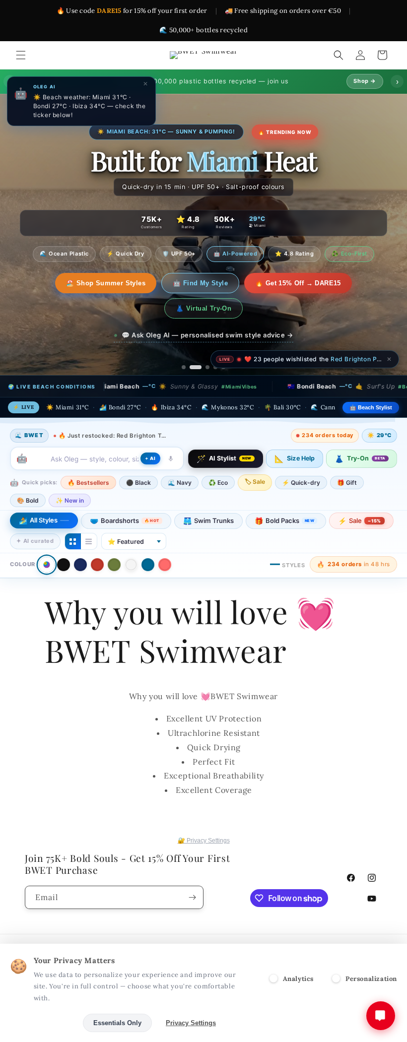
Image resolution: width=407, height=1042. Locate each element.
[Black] (63, 539)
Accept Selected (44, 1023)
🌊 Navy (180, 457)
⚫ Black (138, 457)
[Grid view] (73, 516)
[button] (21, 55)
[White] (131, 539)
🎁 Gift (347, 457)
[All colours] (46, 539)
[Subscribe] (192, 897)
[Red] (97, 539)
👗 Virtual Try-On (344, 283)
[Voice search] (170, 433)
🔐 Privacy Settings (204, 840)
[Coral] (164, 539)
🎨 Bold (28, 475)
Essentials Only (117, 1023)
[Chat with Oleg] (380, 1015)
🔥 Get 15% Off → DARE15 (246, 283)
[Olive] (114, 539)
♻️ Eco (218, 457)
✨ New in (70, 475)
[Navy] (80, 539)
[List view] (89, 516)
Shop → (364, 80)
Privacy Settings (191, 1023)
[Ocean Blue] (147, 539)
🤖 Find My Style (148, 283)
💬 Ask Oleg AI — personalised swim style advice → (207, 310)
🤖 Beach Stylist (370, 382)
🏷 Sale (255, 456)
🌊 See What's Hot (63, 283)
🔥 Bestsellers (88, 457)
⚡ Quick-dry (301, 457)
